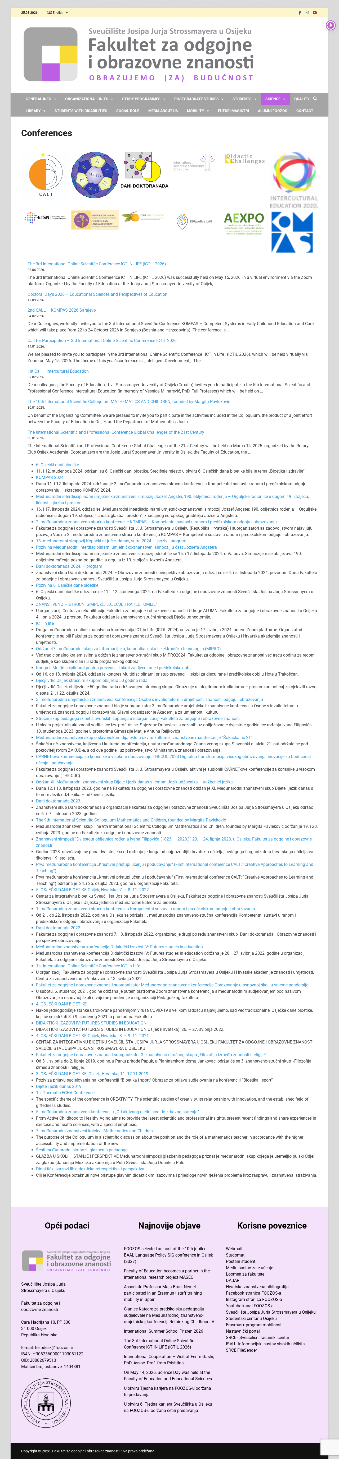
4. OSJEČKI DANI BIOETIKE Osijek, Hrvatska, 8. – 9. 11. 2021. (93, 1035)
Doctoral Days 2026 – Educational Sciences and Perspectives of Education (97, 294)
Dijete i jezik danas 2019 (59, 1086)
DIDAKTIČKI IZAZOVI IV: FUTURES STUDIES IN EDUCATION (91, 1023)
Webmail (234, 1248)
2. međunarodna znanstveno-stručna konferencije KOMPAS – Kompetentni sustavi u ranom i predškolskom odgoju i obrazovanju (156, 521)
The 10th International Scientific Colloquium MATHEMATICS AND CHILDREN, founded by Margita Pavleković (129, 401)
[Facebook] (300, 12)
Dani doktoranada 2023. (58, 801)
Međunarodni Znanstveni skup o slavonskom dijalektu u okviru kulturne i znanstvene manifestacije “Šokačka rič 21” (144, 737)
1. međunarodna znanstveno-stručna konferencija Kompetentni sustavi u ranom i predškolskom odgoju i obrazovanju (145, 908)
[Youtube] (314, 12)
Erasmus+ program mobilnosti (254, 1324)
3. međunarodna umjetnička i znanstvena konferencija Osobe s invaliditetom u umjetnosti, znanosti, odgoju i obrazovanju (149, 699)
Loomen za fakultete (245, 1274)
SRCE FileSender (241, 1350)
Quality (302, 99)
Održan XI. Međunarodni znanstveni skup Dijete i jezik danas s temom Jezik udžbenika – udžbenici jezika (134, 781)
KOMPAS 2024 (50, 477)
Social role (127, 111)
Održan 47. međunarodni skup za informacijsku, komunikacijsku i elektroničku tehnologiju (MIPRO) (128, 648)
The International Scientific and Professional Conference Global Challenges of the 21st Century (116, 432)
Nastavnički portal (243, 1331)
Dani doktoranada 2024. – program (69, 566)
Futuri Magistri (233, 111)
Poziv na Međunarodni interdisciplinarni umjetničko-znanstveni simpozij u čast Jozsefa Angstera (126, 547)
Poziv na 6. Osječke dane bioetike (67, 585)
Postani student (240, 1261)
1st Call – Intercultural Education (58, 371)
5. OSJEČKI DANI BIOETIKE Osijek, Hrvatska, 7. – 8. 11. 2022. (93, 889)
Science (272, 99)
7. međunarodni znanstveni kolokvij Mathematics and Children (94, 1130)
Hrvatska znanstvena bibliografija (257, 1286)
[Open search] (315, 99)
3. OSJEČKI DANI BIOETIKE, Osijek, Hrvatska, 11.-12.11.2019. (92, 1073)
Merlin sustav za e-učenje (249, 1267)
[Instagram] (307, 12)
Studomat (235, 1255)
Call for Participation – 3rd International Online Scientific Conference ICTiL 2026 (102, 340)
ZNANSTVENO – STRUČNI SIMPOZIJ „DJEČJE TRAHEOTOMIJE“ (96, 604)
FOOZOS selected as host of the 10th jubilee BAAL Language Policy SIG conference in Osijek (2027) (168, 1255)
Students (242, 99)
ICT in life (45, 623)
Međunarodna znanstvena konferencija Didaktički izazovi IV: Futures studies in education (119, 946)
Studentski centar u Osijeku (251, 1318)
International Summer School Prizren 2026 (163, 1331)
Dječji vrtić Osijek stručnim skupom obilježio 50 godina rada (92, 680)
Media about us (163, 111)
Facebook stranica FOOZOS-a (253, 1293)
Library (33, 111)
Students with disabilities (81, 111)
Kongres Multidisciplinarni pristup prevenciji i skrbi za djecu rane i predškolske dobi (113, 667)
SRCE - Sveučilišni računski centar (257, 1337)
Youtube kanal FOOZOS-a (250, 1305)
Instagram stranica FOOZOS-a (254, 1299)
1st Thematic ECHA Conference (65, 1092)
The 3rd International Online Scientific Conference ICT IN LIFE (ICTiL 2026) (97, 263)
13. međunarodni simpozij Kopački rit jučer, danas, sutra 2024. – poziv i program (111, 540)
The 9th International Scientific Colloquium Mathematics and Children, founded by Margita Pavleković (131, 820)
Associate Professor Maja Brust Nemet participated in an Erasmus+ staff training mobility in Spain (163, 1293)
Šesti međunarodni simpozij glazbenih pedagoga (82, 1149)
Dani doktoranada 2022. (58, 927)
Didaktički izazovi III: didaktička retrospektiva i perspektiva (90, 1168)
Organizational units (86, 99)
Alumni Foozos (272, 111)
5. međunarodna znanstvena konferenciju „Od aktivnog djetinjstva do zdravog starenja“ (117, 1111)
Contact (304, 111)
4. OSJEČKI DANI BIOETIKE (61, 1003)
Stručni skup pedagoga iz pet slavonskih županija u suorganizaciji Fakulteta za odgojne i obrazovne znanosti (138, 718)
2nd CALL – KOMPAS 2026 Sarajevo (62, 310)
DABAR (232, 1280)
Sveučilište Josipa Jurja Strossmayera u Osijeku (271, 1312)
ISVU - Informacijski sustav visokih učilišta (265, 1343)
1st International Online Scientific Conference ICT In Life (88, 965)
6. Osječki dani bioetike (57, 464)
